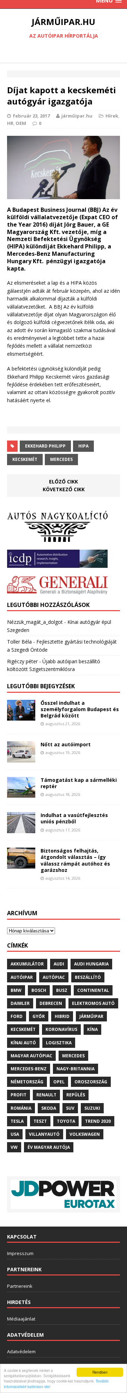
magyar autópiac (31, 1056)
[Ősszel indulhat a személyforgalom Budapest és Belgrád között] (21, 716)
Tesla (17, 1121)
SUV (70, 1108)
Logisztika (59, 1043)
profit (18, 1095)
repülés (75, 1095)
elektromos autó (93, 1003)
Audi (59, 964)
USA (15, 1134)
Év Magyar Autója (49, 1147)
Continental (93, 990)
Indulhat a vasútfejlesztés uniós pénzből (74, 818)
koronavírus (61, 1029)
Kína (92, 1029)
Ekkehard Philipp (45, 446)
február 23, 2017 (31, 116)
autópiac (54, 977)
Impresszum (20, 1253)
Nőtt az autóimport (66, 744)
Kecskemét (24, 459)
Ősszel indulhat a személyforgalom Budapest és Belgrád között (80, 709)
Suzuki (92, 1108)
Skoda (48, 1108)
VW (14, 1147)
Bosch (38, 990)
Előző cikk (63, 481)
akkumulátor (27, 964)
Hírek (111, 116)
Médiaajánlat (21, 1319)
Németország (27, 1082)
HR (10, 123)
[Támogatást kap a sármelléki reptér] (21, 793)
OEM (21, 123)
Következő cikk (64, 489)
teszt (40, 1121)
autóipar (22, 977)
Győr (38, 1016)
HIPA (83, 446)
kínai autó (23, 1043)
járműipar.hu (76, 116)
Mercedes (61, 459)
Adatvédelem (21, 1351)
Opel (59, 1082)
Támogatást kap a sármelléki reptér (79, 783)
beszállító (88, 977)
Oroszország (90, 1082)
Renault (46, 1095)
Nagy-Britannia (75, 1069)
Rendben (100, 1372)
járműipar (91, 1016)
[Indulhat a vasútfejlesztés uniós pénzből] (21, 829)
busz (61, 990)
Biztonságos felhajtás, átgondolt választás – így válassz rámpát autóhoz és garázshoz (75, 860)
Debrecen (51, 1003)
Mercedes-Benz (29, 1069)
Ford (17, 1016)
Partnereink (19, 1286)
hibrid (62, 1016)
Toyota (66, 1121)
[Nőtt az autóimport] (21, 758)
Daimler (20, 1003)
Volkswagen (84, 1134)
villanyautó (44, 1134)
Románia (21, 1108)
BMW (16, 990)
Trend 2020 (98, 1121)
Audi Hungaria (91, 964)
